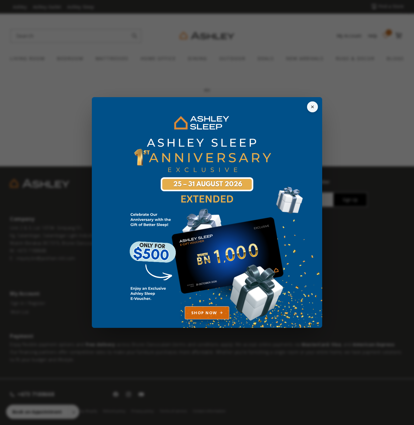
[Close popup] (312, 106)
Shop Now (204, 312)
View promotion (207, 212)
